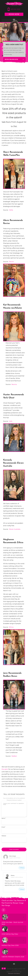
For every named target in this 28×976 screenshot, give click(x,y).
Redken (14, 756)
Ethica (11, 627)
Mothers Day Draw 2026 (10, 945)
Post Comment (14, 849)
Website (4, 835)
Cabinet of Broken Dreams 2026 (13, 957)
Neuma (14, 384)
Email (3, 827)
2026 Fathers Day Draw (10, 934)
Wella (11, 210)
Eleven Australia (14, 529)
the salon (5, 769)
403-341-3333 (15, 9)
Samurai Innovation (14, 973)
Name (4, 818)
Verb (10, 421)
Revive (11, 261)
